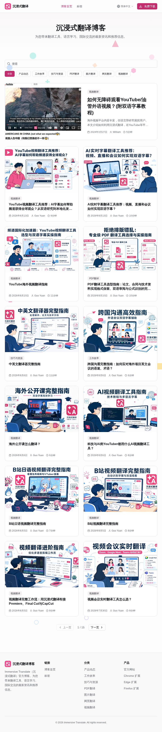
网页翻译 (89, 701)
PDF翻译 (89, 688)
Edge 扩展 (130, 682)
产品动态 (89, 669)
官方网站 (129, 669)
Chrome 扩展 (132, 675)
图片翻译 (89, 694)
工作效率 (89, 675)
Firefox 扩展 (131, 688)
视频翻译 (89, 707)
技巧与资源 (91, 682)
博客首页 (66, 6)
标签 (79, 6)
